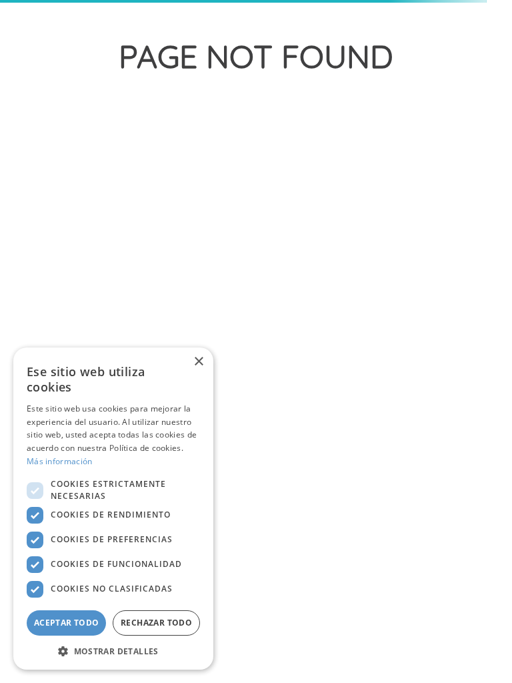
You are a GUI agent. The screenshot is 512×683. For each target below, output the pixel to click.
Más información (60, 461)
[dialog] (113, 509)
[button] (113, 650)
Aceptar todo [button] (66, 622)
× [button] (198, 362)
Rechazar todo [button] (156, 622)
